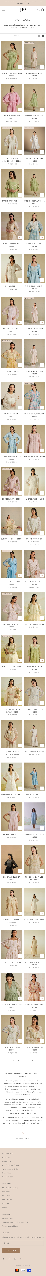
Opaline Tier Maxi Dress (12, 415)
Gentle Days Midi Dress (34, 456)
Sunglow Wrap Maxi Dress (34, 1006)
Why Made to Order (10, 1169)
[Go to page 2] (32, 1060)
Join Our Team (8, 1177)
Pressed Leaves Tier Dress (34, 117)
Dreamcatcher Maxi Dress (34, 582)
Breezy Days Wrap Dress (12, 582)
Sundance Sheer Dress (11, 539)
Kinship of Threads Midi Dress (12, 920)
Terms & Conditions (10, 1226)
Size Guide (6, 1196)
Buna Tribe (6, 1173)
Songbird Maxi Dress (11, 499)
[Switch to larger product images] (39, 36)
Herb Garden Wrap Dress (34, 74)
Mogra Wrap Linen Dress (34, 372)
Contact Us (6, 1161)
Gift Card (5, 1203)
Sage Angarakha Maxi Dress (12, 1006)
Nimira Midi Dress (12, 286)
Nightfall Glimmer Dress (11, 878)
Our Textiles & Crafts (10, 1165)
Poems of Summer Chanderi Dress (34, 540)
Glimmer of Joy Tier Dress (12, 625)
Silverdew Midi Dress (34, 499)
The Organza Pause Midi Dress (34, 878)
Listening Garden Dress (34, 668)
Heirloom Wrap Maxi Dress (34, 159)
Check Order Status (10, 1188)
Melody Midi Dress (34, 794)
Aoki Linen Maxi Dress (34, 752)
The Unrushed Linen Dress (34, 287)
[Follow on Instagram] (15, 1258)
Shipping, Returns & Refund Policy (16, 1222)
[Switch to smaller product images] (43, 36)
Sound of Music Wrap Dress (34, 415)
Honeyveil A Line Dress (11, 794)
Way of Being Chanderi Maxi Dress (11, 159)
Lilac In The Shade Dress (11, 330)
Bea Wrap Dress (12, 371)
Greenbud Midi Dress (34, 624)
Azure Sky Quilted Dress (34, 244)
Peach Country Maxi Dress (34, 1048)
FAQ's (4, 1207)
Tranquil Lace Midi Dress (34, 710)
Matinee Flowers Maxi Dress (12, 74)
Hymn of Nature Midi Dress (34, 835)
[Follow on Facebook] (3, 1258)
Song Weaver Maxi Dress (34, 330)
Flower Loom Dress (12, 962)
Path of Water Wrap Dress (12, 1048)
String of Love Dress (12, 201)
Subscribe (11, 1250)
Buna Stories (7, 1199)
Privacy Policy (7, 1218)
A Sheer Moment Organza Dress (11, 753)
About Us (6, 1157)
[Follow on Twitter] (9, 1258)
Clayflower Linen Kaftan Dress (12, 710)
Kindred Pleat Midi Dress (11, 244)
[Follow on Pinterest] (21, 1258)
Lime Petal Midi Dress (11, 667)
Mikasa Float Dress (12, 834)
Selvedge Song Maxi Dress (34, 963)
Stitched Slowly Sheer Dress (34, 202)
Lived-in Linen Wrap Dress (12, 457)
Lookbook (6, 1192)
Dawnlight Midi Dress (34, 919)
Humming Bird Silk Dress (12, 117)
